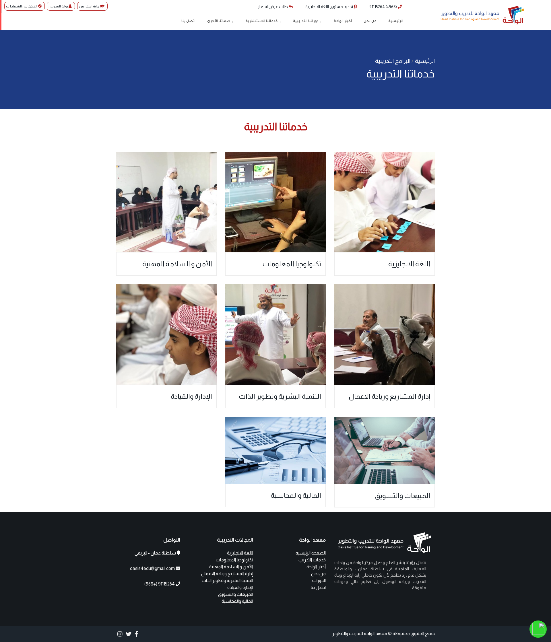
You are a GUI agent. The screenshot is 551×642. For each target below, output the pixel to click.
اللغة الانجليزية (409, 264)
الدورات (319, 580)
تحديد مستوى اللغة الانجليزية (329, 6)
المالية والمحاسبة (296, 495)
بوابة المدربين (58, 6)
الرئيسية (395, 22)
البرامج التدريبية (393, 61)
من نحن (370, 22)
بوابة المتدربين (89, 6)
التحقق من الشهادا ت (22, 6)
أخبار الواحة (343, 22)
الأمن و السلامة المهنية (177, 264)
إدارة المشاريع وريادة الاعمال (389, 396)
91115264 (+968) (383, 6)
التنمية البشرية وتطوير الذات (280, 396)
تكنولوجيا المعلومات (291, 264)
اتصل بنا (188, 22)
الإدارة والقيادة (191, 396)
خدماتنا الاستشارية (262, 22)
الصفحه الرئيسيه (311, 552)
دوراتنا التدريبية (306, 22)
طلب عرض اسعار (273, 6)
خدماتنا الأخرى (218, 22)
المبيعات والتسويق (402, 495)
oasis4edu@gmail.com (152, 568)
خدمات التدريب (312, 559)
